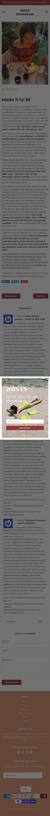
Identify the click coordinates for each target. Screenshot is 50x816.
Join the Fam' (25, 428)
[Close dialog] (48, 378)
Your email (10, 417)
